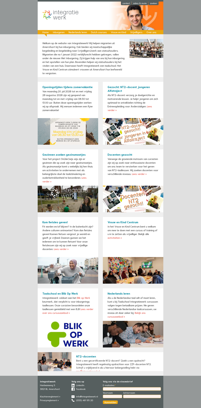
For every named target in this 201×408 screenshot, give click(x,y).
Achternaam (129, 392)
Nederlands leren (78, 32)
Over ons (151, 32)
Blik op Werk (83, 297)
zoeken (153, 3)
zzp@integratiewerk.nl (88, 371)
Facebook (81, 389)
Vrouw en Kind (118, 32)
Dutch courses (99, 32)
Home (45, 32)
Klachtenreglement (49, 396)
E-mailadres (108, 385)
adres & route (140, 3)
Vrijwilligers (136, 32)
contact (126, 3)
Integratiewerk (62, 15)
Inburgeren (59, 32)
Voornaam (108, 392)
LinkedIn (80, 385)
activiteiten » (115, 237)
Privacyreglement (48, 400)
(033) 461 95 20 (84, 400)
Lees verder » (139, 173)
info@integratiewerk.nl (87, 396)
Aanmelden (110, 402)
